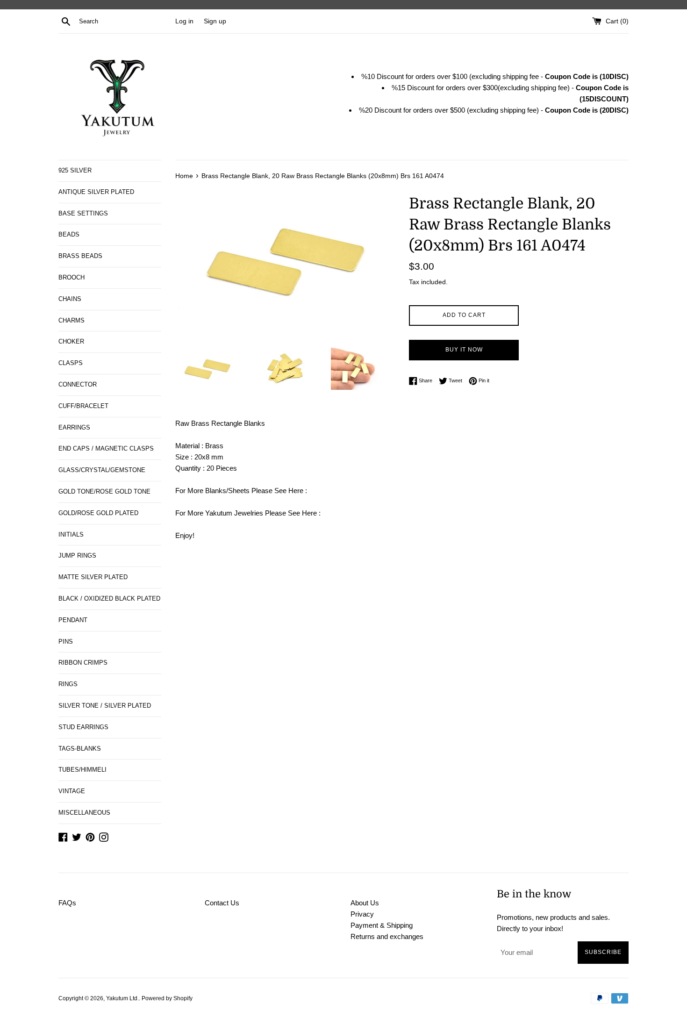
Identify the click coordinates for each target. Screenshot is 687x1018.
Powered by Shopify (167, 998)
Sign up (215, 21)
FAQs (67, 903)
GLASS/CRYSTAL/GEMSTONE (101, 469)
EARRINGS (74, 427)
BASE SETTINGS (83, 213)
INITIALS (71, 534)
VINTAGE (71, 791)
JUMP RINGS (77, 555)
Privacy (362, 914)
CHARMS (71, 320)
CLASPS (70, 362)
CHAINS (69, 298)
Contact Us (222, 903)
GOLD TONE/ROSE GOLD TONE (104, 491)
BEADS (68, 234)
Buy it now (464, 349)
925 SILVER (75, 170)
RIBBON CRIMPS (82, 662)
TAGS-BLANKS (79, 748)
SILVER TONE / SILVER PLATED (104, 705)
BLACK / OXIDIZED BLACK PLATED (109, 598)
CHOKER (71, 341)
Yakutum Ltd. (122, 998)
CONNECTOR (77, 384)
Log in (184, 21)
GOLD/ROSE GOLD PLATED (98, 512)
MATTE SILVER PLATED (93, 577)
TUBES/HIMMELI (82, 769)
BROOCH (71, 277)
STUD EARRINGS (83, 727)
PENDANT (72, 620)
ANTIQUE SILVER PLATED (96, 191)
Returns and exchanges (387, 936)
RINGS (68, 684)
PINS (65, 641)
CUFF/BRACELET (83, 405)
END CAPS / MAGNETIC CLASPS (106, 448)
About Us (365, 903)
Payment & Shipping (382, 925)
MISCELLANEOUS (84, 812)
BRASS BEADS (80, 255)
